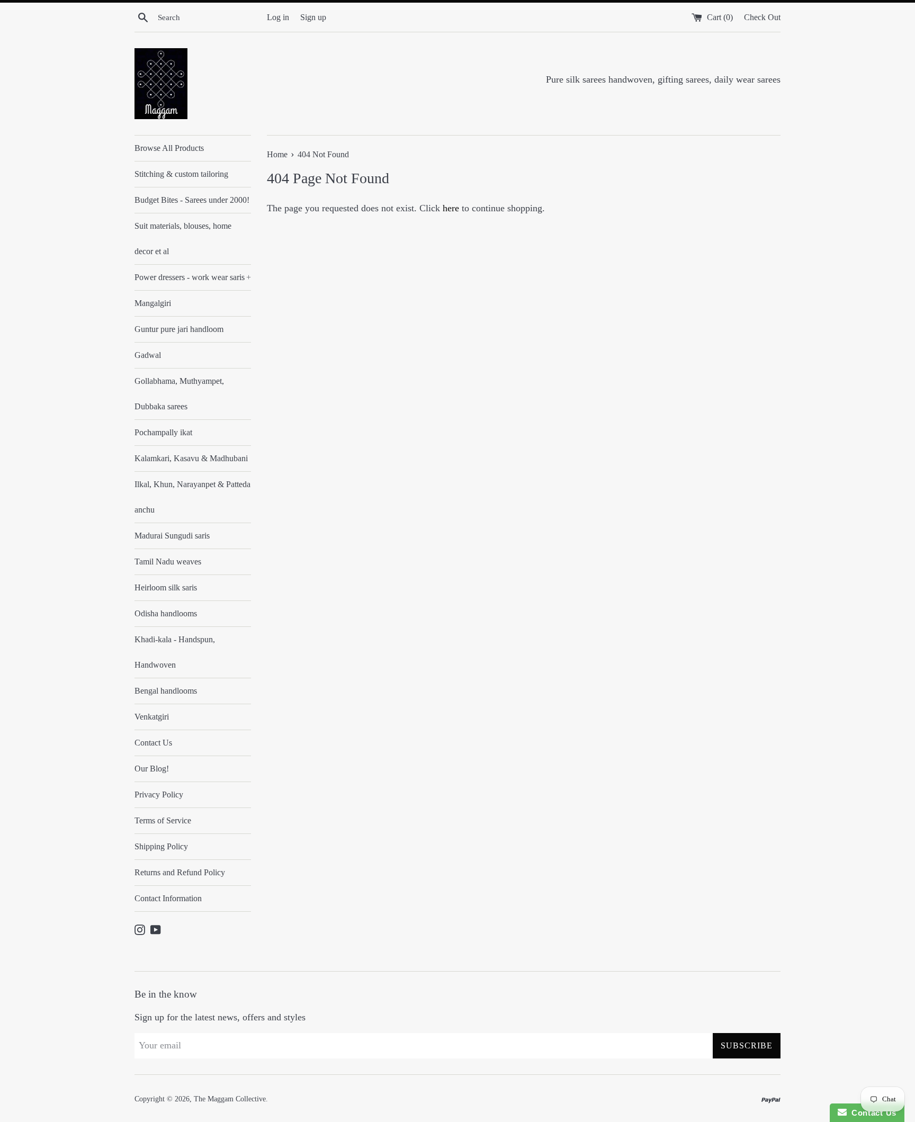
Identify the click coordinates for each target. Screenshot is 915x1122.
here (451, 208)
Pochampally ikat (163, 432)
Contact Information (168, 898)
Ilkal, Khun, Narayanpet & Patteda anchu (192, 497)
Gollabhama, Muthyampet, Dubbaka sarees (179, 393)
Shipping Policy (161, 846)
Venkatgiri (151, 716)
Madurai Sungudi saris (172, 535)
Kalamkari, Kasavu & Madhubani (191, 458)
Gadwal (147, 355)
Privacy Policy (158, 794)
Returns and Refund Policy (179, 872)
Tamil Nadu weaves (167, 561)
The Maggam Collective (230, 1098)
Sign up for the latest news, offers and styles (220, 1017)
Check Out (762, 17)
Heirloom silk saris (165, 587)
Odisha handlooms (165, 613)
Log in (278, 17)
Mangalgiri (152, 303)
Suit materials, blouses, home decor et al (182, 238)
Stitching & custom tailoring (181, 173)
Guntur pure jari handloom (178, 329)
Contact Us (153, 742)
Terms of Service (162, 820)
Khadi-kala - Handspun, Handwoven (174, 652)
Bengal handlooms (165, 690)
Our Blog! (151, 768)
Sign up (313, 17)
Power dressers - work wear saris (192, 277)
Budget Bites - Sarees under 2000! (191, 199)
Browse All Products (169, 147)
